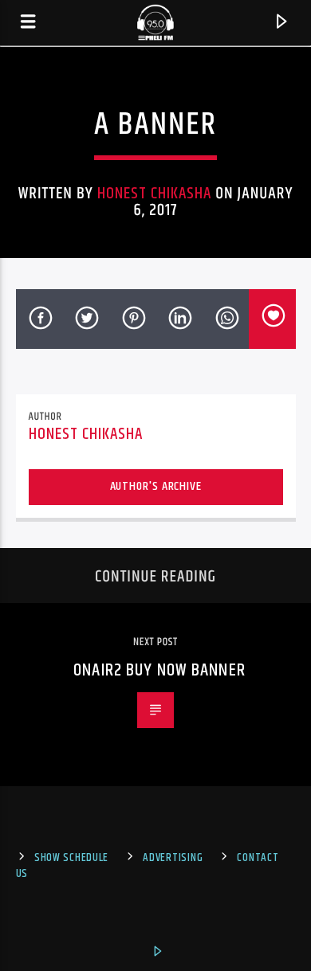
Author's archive (156, 486)
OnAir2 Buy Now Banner (159, 670)
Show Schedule (71, 858)
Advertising (173, 858)
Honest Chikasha (154, 193)
